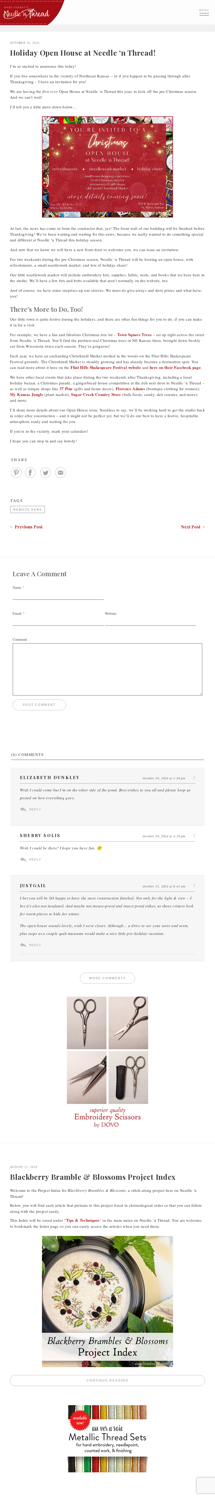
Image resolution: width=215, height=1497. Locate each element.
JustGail (33, 885)
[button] (205, 12)
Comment (20, 639)
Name (17, 587)
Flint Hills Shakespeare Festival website (106, 367)
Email (17, 613)
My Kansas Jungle (26, 394)
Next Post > (193, 527)
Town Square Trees (134, 334)
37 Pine (66, 389)
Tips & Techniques (82, 1220)
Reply (35, 809)
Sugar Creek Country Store (96, 394)
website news (27, 509)
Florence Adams (130, 389)
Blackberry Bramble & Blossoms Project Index (93, 1177)
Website (110, 613)
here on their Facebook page (175, 367)
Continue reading (146, 1381)
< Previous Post (26, 527)
